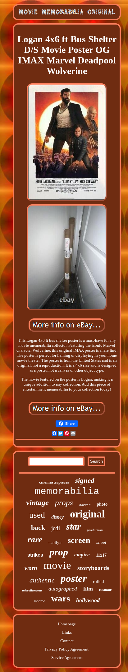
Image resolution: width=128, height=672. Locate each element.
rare (35, 539)
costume (105, 589)
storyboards (93, 567)
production (95, 530)
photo (102, 504)
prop (58, 552)
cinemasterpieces (54, 482)
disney (57, 517)
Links (67, 632)
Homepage (67, 624)
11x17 (101, 555)
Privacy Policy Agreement (67, 649)
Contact (67, 640)
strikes (35, 555)
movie (57, 565)
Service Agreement (67, 657)
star (73, 526)
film (88, 589)
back (38, 527)
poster (74, 578)
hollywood (88, 600)
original (87, 514)
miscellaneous (32, 590)
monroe (39, 601)
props (64, 502)
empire (82, 555)
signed (84, 480)
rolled (98, 581)
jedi (55, 528)
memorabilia (66, 491)
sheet (101, 542)
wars (60, 598)
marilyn (55, 542)
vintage (37, 502)
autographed (62, 589)
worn (31, 568)
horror (84, 505)
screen (79, 540)
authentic (42, 580)
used (37, 515)
